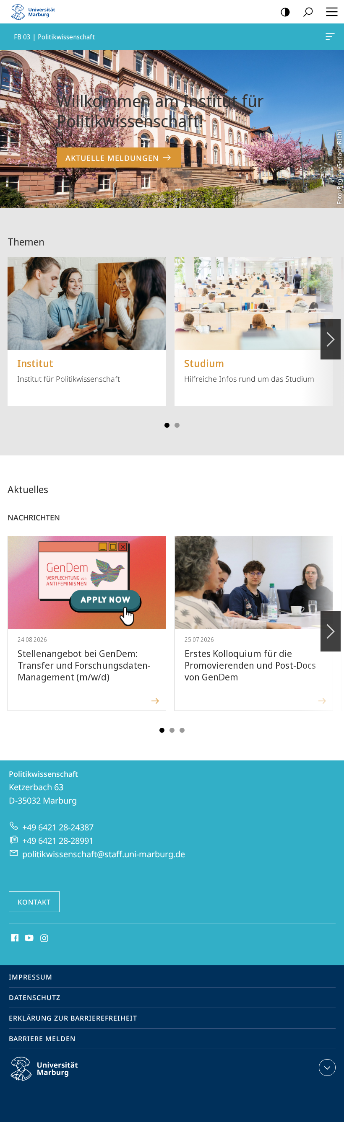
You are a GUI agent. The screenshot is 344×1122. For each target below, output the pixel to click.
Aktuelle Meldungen (112, 158)
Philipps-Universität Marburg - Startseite (35, 12)
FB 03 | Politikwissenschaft (331, 36)
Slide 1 (166, 425)
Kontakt (34, 902)
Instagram (44, 938)
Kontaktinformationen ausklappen (327, 1067)
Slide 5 (182, 730)
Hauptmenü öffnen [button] (331, 11)
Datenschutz (34, 997)
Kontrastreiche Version (285, 11)
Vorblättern (331, 339)
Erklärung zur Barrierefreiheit (73, 1018)
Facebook (14, 938)
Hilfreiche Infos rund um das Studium (249, 370)
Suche (308, 11)
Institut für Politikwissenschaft (68, 370)
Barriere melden (42, 1038)
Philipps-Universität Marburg (58, 1082)
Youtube (28, 938)
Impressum (30, 977)
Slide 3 (177, 425)
